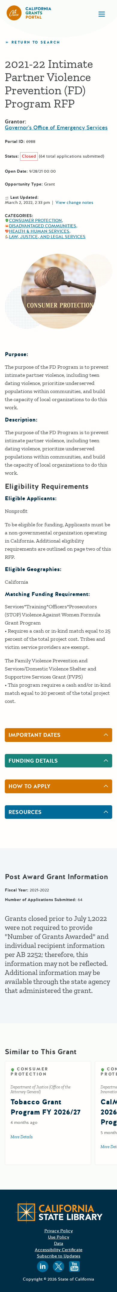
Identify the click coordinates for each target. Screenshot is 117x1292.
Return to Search (35, 42)
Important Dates (34, 735)
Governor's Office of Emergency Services (56, 127)
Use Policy (58, 1237)
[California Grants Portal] (29, 12)
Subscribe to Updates (58, 1256)
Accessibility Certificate (58, 1250)
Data (58, 1243)
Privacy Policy (58, 1231)
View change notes (74, 202)
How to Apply (29, 786)
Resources (25, 812)
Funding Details (33, 760)
